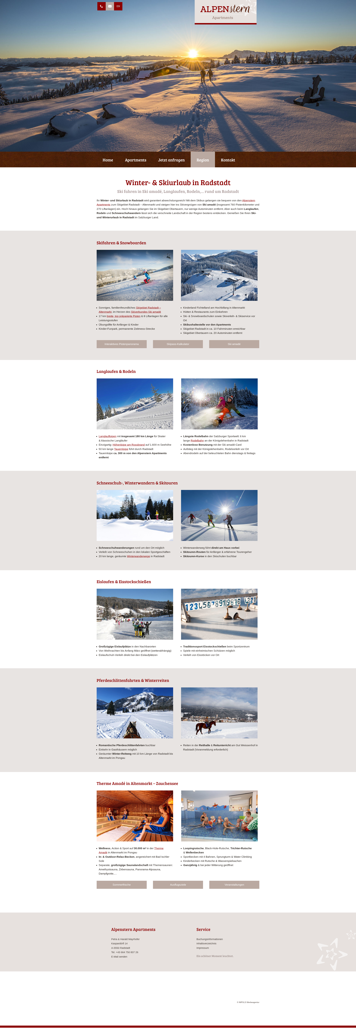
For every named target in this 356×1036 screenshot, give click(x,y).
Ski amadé (234, 344)
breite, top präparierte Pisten (123, 316)
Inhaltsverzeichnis (206, 943)
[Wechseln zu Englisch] (118, 6)
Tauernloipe (121, 449)
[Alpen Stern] (226, 12)
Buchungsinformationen (209, 939)
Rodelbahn (197, 440)
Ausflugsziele (178, 884)
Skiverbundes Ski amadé (146, 311)
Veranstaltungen (234, 884)
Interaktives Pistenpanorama (122, 344)
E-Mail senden (119, 956)
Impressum (202, 948)
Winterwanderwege (138, 556)
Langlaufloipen (107, 436)
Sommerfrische (122, 884)
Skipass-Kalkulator (178, 344)
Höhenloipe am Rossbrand (129, 444)
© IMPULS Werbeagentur (248, 981)
